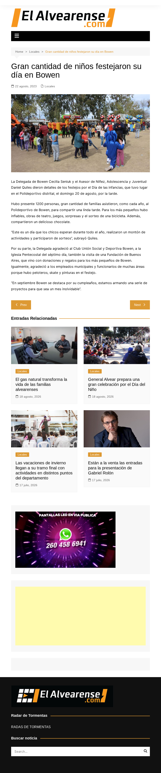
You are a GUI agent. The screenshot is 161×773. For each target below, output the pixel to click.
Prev (23, 305)
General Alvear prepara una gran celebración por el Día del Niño (116, 384)
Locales (50, 86)
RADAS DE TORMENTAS (31, 727)
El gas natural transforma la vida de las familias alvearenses (41, 384)
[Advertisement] (80, 616)
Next (137, 305)
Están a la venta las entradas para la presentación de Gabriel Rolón (115, 468)
